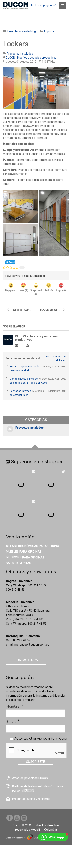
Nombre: (14, 706)
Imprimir (49, 31)
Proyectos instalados (20, 53)
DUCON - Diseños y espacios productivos (31, 57)
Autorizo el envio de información (41, 738)
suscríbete (35, 762)
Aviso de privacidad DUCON (30, 778)
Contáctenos (26, 660)
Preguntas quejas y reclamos (31, 799)
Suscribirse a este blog (21, 31)
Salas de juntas (18, 563)
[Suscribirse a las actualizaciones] (16, 345)
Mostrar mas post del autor (56, 358)
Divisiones (25, 557)
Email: (12, 722)
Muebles (23, 551)
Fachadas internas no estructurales (23, 309)
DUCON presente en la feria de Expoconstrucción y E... (54, 309)
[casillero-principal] (36, 88)
